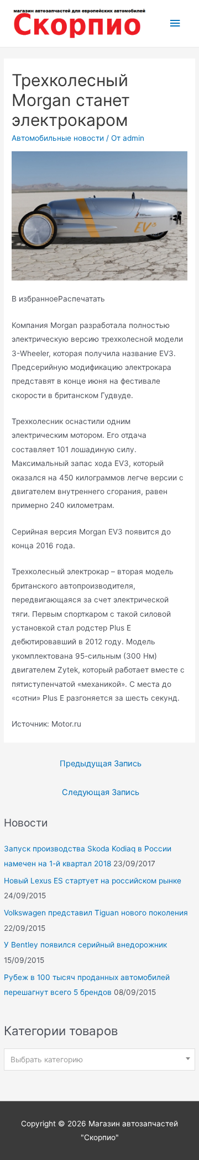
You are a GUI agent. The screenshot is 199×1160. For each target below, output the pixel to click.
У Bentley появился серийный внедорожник (85, 944)
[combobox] (99, 1059)
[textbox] (100, 1059)
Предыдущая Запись (101, 764)
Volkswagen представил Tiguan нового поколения (96, 912)
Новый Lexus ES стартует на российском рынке (92, 880)
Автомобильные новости (58, 138)
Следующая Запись (100, 792)
